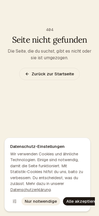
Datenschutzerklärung (30, 189)
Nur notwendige (41, 201)
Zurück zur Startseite (53, 73)
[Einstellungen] (14, 201)
